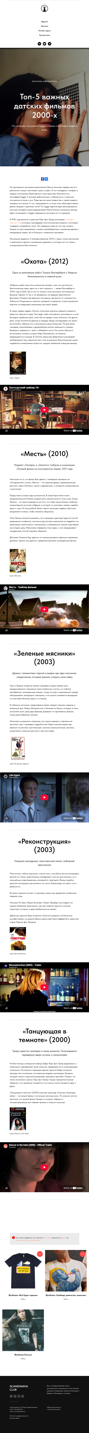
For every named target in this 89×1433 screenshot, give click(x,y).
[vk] (39, 43)
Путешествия (44, 35)
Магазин (44, 26)
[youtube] (44, 43)
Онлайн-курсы (44, 31)
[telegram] (49, 43)
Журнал (44, 21)
